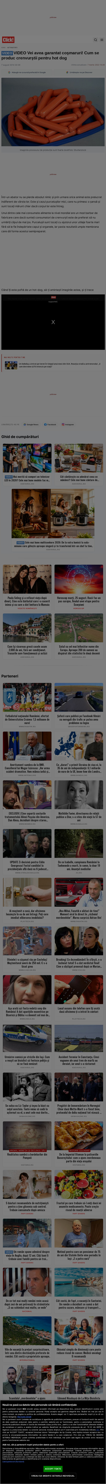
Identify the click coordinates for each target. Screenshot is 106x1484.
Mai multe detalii (24, 1417)
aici (97, 1430)
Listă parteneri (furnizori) (13, 1462)
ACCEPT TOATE (53, 1469)
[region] (53, 1442)
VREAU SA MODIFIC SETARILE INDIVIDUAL (53, 1476)
